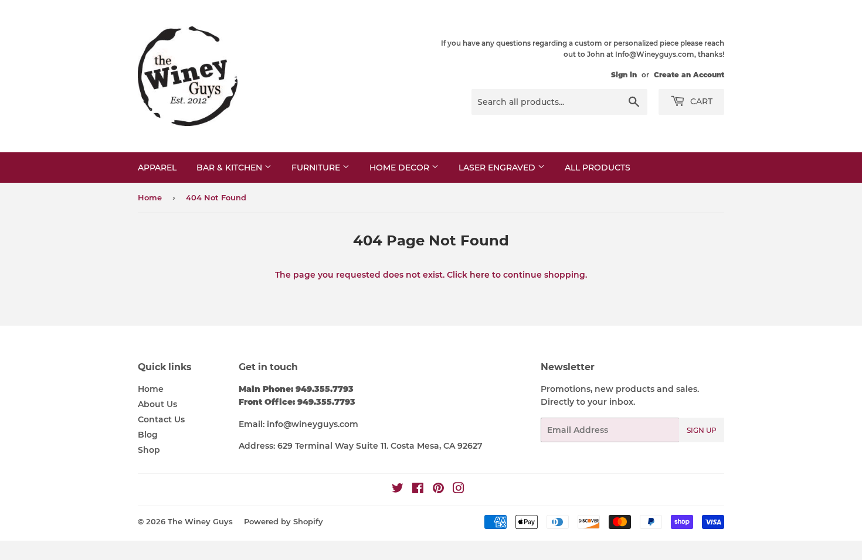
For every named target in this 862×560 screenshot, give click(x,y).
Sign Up (702, 430)
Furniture (316, 167)
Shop (149, 450)
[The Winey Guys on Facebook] (418, 489)
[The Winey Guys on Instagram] (458, 489)
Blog (148, 434)
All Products (597, 167)
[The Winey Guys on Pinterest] (438, 489)
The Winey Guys (200, 521)
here (480, 274)
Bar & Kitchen (230, 167)
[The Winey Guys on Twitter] (397, 489)
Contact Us (161, 419)
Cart (700, 101)
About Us (157, 404)
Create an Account (689, 74)
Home (150, 197)
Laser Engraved (498, 167)
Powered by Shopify (283, 521)
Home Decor (400, 167)
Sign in (624, 74)
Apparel (157, 167)
